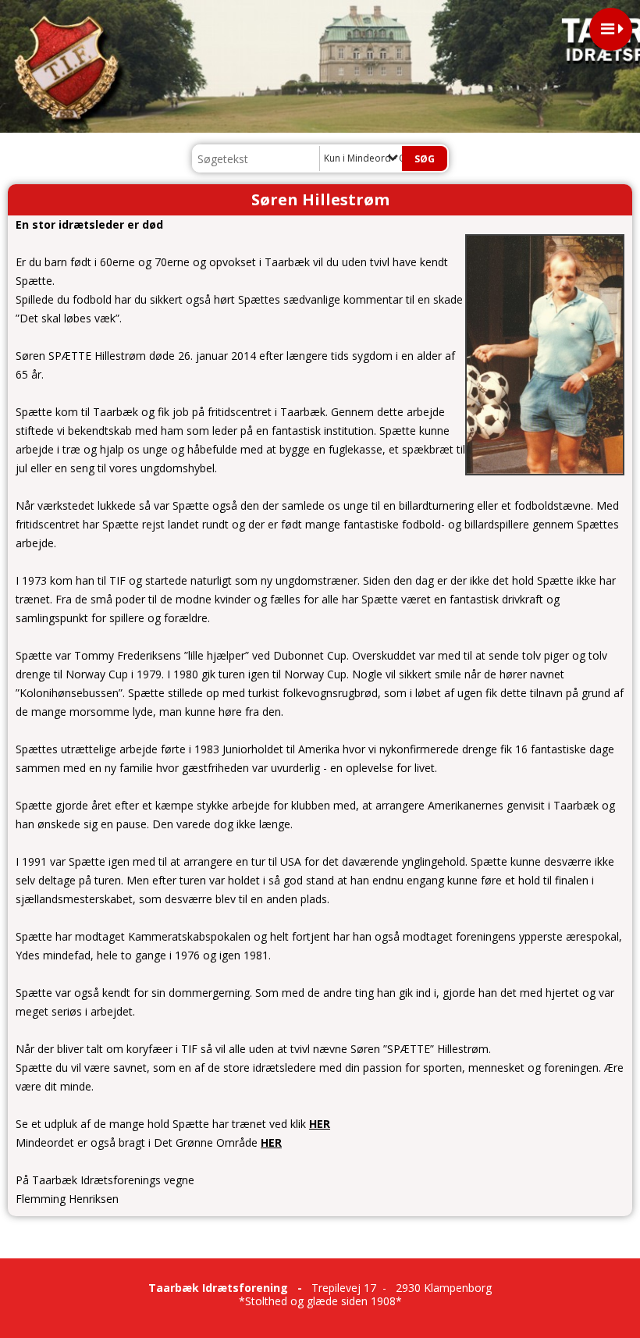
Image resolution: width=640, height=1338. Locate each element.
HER (319, 1123)
